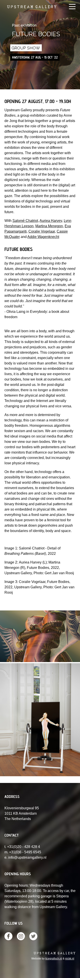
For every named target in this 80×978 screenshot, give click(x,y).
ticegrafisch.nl (53, 958)
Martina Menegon (49, 226)
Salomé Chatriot (25, 221)
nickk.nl (69, 958)
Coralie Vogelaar (41, 231)
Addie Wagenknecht (43, 237)
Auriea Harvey (51, 221)
